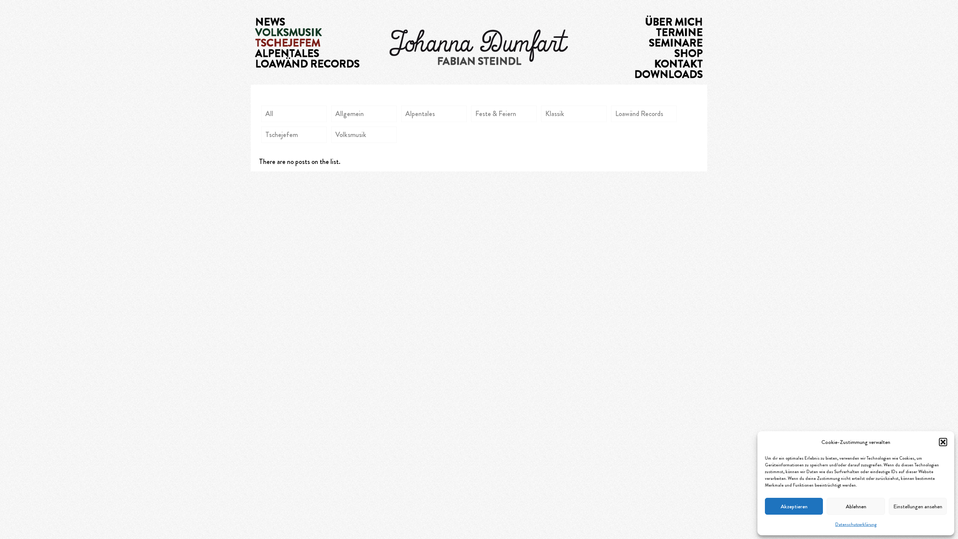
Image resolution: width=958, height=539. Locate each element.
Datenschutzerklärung (855, 524)
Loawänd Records (639, 114)
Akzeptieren (794, 506)
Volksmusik (350, 135)
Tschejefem (281, 135)
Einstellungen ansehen (917, 506)
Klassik (554, 114)
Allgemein (349, 114)
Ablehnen (856, 506)
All (269, 114)
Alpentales (420, 114)
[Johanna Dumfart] (479, 44)
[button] (943, 442)
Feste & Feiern (495, 114)
